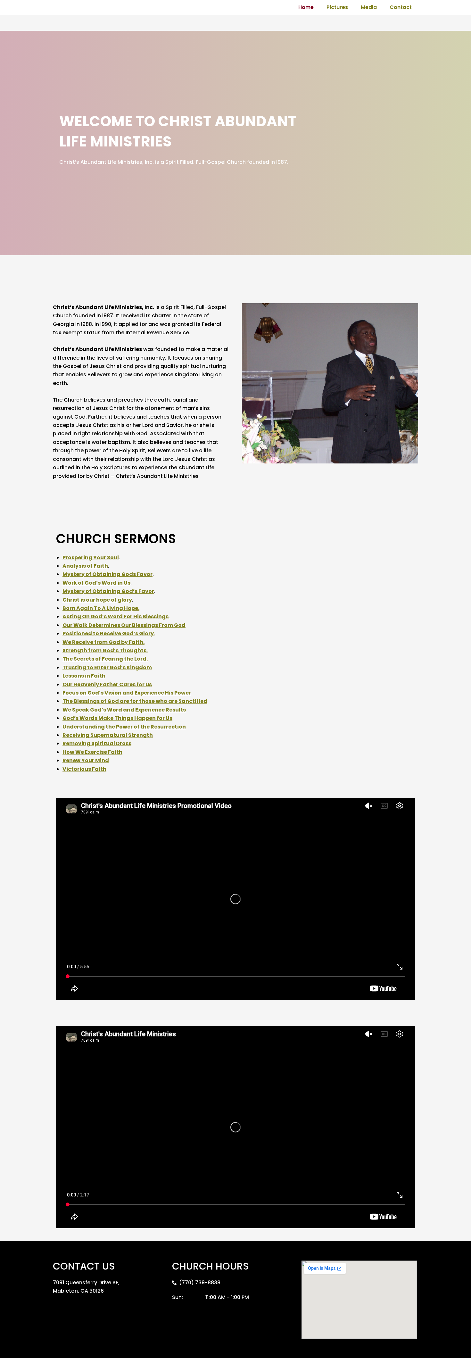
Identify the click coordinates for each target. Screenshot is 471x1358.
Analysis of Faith (85, 566)
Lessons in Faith (83, 675)
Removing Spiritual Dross (96, 743)
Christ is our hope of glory (97, 600)
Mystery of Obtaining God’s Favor (108, 591)
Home (306, 7)
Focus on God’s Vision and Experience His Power (126, 692)
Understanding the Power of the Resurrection (124, 726)
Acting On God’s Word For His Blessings (115, 616)
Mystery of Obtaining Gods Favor (107, 574)
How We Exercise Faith (92, 752)
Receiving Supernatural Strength (107, 735)
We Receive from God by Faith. (103, 642)
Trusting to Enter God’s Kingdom (107, 667)
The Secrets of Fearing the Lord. (105, 658)
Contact (401, 7)
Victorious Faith (84, 769)
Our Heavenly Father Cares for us (107, 684)
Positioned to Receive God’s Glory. (108, 633)
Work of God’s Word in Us (96, 583)
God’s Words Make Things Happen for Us (117, 718)
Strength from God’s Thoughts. (105, 650)
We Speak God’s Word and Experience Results (124, 709)
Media (369, 7)
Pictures (337, 7)
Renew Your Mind (85, 760)
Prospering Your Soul (90, 557)
